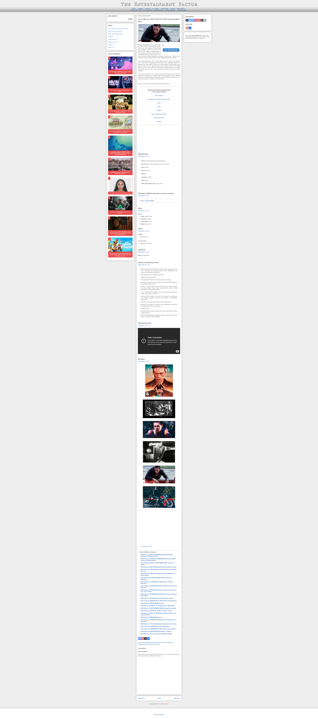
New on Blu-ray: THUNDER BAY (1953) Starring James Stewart (158, 629)
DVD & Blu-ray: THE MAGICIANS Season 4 (152, 603)
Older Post (177, 698)
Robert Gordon (149, 644)
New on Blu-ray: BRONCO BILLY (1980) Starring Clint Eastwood (158, 600)
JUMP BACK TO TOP (143, 156)
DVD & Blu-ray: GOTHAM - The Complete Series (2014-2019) (157, 605)
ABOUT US (111, 47)
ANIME (173, 8)
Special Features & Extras (159, 114)
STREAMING (165, 8)
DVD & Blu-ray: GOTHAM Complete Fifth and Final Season (157, 598)
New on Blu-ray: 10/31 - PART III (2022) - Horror (120, 90)
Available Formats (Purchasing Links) (159, 99)
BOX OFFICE (181, 8)
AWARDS (140, 8)
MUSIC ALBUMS (170, 10)
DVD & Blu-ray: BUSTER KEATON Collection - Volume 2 (156, 631)
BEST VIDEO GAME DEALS (115, 34)
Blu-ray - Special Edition (147, 200)
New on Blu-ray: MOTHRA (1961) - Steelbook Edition (155, 626)
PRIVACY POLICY (113, 42)
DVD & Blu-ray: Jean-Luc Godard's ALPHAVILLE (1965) (156, 633)
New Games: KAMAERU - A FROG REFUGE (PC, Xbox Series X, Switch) (120, 132)
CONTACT (111, 44)
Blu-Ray (144, 642)
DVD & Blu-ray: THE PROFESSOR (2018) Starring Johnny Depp (158, 608)
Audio (159, 106)
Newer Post (141, 698)
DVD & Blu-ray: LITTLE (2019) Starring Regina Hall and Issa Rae (159, 624)
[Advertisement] (159, 139)
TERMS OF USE (112, 39)
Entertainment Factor (146, 546)
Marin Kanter (166, 642)
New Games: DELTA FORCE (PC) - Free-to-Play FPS (120, 212)
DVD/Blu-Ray (150, 642)
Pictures (159, 121)
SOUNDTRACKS (159, 10)
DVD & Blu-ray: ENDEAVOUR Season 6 (151, 617)
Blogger (162, 714)
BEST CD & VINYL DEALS (115, 31)
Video (159, 103)
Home (159, 698)
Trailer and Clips (159, 117)
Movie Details (159, 95)
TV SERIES (155, 8)
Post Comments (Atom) (162, 704)
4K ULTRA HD (147, 10)
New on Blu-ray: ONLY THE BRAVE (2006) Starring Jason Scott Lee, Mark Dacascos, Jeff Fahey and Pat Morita (120, 233)
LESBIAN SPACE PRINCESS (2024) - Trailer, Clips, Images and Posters (120, 72)
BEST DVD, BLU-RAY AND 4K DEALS (118, 28)
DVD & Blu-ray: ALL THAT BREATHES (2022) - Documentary (120, 173)
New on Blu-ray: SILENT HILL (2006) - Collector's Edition (157, 610)
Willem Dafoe (156, 644)
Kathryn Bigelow (158, 642)
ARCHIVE (110, 36)
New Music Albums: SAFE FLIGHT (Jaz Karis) (120, 193)
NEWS (134, 8)
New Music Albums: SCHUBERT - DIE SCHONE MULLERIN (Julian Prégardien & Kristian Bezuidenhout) (120, 153)
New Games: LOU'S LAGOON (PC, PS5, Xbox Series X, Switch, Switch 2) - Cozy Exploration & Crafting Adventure (120, 255)
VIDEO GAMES (181, 10)
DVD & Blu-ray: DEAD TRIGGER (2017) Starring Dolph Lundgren (159, 567)
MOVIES (147, 8)
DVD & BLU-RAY (136, 10)
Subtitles (159, 110)
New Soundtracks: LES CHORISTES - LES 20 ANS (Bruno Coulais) (120, 111)
